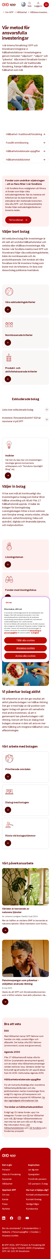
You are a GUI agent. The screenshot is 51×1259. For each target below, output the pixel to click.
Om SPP (9, 12)
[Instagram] (19, 1218)
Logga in (38, 6)
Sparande (7, 1179)
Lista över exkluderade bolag (17, 409)
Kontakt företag (33, 1199)
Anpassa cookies (10, 1235)
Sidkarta (6, 1231)
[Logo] (9, 4)
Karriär (5, 1199)
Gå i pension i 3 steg (38, 1183)
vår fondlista (35, 1128)
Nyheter (6, 1208)
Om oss (5, 1194)
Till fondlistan (15, 220)
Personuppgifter (20, 1231)
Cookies (35, 1231)
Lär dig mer (33, 1169)
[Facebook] (11, 1218)
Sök (30, 6)
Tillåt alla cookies (25, 640)
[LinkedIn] (3, 1218)
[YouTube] (27, 1218)
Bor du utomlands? (11, 1228)
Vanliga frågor (32, 1204)
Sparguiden (33, 1174)
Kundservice (32, 1208)
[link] (25, 134)
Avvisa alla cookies (25, 656)
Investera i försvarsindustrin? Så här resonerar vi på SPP (21, 419)
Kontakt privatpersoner (37, 1194)
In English (35, 633)
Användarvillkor (31, 1228)
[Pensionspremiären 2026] (23, 4)
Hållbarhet (22, 12)
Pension (6, 1169)
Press (5, 1204)
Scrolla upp (45, 1253)
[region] (25, 629)
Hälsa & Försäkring (11, 1174)
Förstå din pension (37, 1179)
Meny (46, 4)
